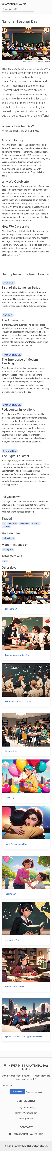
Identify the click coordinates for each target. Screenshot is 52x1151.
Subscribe (17, 1091)
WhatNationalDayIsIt (14, 4)
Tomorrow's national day (26, 1113)
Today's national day (26, 1107)
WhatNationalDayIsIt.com (35, 1146)
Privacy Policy (26, 1118)
